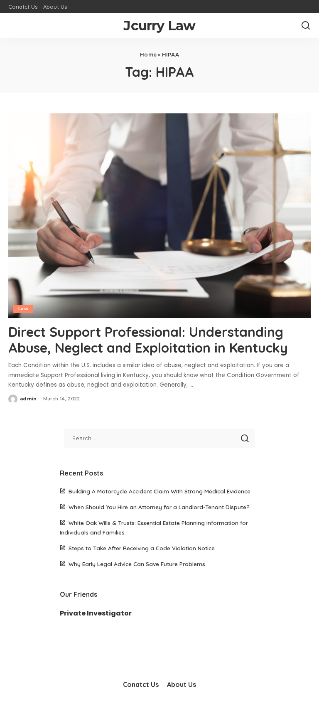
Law (23, 308)
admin (28, 399)
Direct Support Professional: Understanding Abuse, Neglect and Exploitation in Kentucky (148, 340)
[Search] (306, 25)
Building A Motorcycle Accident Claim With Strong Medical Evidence (159, 491)
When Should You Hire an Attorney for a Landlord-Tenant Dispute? (159, 506)
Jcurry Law (159, 25)
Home (148, 54)
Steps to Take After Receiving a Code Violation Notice (142, 548)
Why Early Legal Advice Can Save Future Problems (137, 563)
